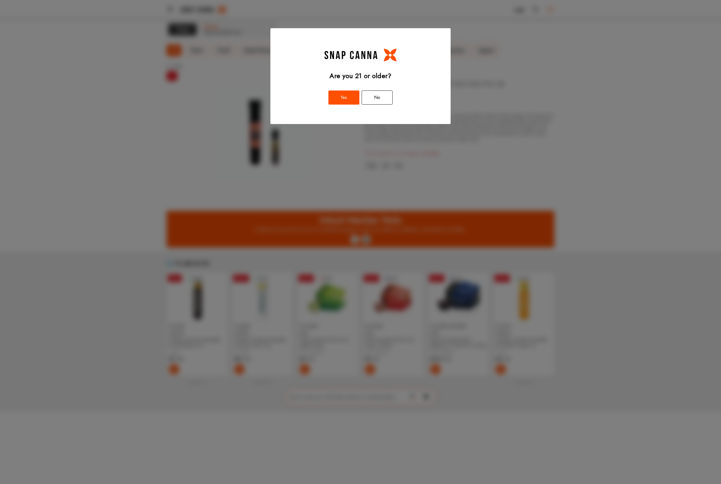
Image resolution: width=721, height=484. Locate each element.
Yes (344, 97)
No (377, 97)
